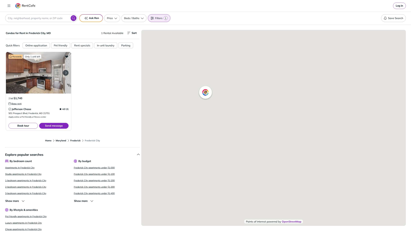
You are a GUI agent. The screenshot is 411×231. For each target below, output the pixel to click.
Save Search (395, 18)
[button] (38, 73)
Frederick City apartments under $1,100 (94, 174)
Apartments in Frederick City (20, 167)
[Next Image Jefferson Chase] (66, 73)
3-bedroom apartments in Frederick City (25, 193)
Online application (36, 45)
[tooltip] (15, 103)
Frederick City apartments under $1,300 (94, 186)
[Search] (73, 18)
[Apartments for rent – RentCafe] (25, 5)
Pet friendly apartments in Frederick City (26, 216)
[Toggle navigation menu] (9, 6)
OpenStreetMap (291, 221)
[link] (399, 6)
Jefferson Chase (21, 109)
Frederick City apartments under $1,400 (94, 193)
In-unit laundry (105, 45)
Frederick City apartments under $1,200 (94, 180)
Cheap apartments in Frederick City (23, 229)
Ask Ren (94, 18)
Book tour (23, 125)
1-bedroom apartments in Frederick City (25, 180)
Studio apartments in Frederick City (23, 174)
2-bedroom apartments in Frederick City (25, 186)
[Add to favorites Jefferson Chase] (67, 56)
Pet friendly (60, 45)
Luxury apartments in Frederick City (23, 222)
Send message (54, 125)
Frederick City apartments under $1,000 (94, 167)
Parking (125, 45)
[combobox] (41, 18)
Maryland (61, 140)
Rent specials (82, 45)
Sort (134, 32)
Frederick (75, 140)
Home (48, 140)
